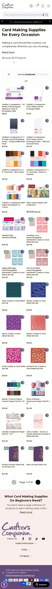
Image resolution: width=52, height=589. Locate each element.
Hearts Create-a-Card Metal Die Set (36, 335)
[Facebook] (23, 538)
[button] (43, 15)
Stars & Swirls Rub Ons (36, 465)
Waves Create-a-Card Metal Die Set (36, 302)
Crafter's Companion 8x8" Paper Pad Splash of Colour (13, 205)
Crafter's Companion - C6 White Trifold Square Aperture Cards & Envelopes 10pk (13, 107)
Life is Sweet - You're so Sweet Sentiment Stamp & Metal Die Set (38, 434)
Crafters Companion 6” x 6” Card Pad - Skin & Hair (13, 171)
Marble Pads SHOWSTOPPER (9, 236)
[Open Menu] (48, 5)
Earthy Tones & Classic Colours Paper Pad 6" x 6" (13, 400)
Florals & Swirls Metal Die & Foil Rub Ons (13, 466)
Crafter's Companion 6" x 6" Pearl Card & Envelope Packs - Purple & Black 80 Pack (13, 140)
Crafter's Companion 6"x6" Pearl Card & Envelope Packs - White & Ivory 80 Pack (38, 140)
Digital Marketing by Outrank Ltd (20, 575)
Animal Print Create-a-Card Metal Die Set (36, 367)
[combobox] (26, 15)
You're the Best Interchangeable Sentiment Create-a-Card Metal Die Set (37, 271)
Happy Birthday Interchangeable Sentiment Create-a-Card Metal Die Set (13, 271)
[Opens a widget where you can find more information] (41, 585)
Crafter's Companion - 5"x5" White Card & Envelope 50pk (36, 106)
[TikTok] (36, 538)
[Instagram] (29, 538)
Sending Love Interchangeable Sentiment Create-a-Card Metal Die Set (37, 238)
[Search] (46, 14)
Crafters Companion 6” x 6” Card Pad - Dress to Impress (37, 172)
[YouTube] (43, 538)
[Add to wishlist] (23, 88)
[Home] (8, 6)
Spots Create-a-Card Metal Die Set (11, 335)
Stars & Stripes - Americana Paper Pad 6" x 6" (38, 401)
